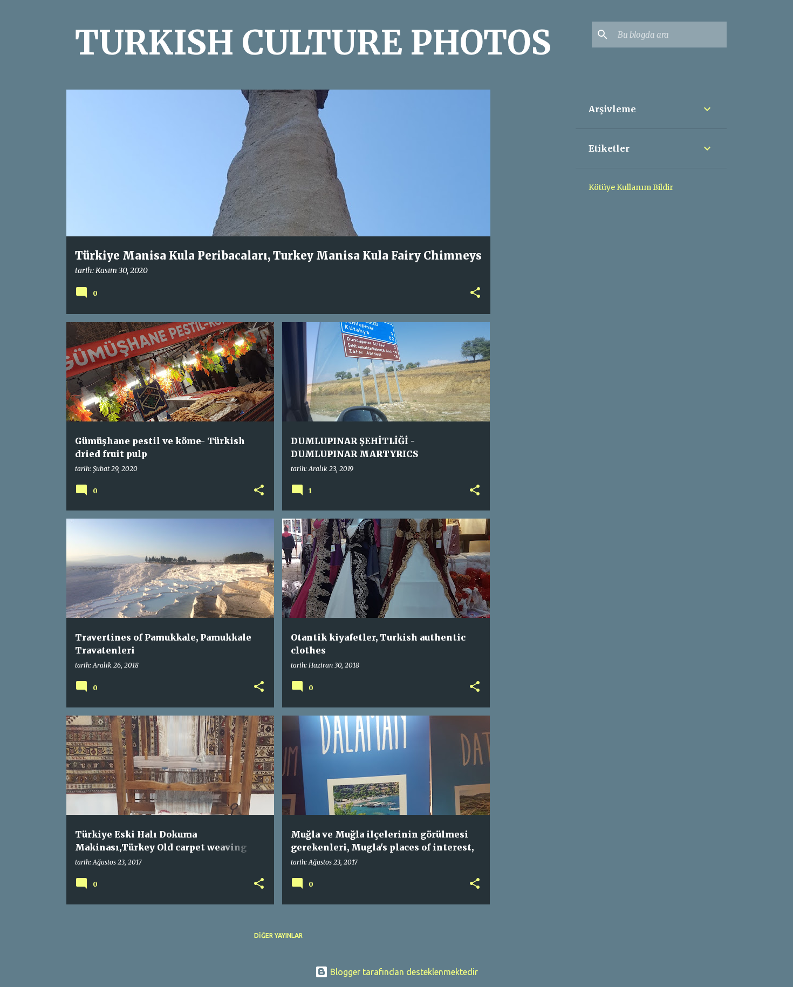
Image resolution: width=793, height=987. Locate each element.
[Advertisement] (533, 251)
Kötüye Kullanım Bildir (631, 187)
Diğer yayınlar (278, 935)
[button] (475, 293)
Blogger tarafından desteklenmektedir (403, 972)
